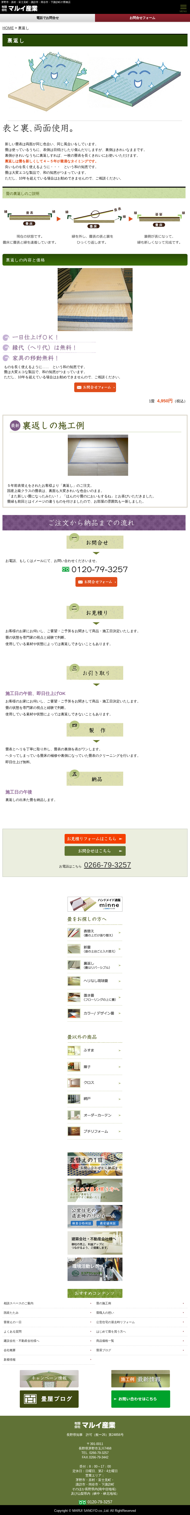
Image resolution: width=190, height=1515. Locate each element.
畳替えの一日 (13, 1322)
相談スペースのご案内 (18, 1303)
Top (178, 1503)
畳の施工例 (103, 1303)
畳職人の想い (105, 1312)
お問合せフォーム (142, 18)
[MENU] (182, 7)
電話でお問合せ (47, 18)
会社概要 (10, 1350)
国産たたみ (11, 1312)
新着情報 (10, 1359)
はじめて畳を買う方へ (111, 1331)
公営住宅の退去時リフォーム (115, 1322)
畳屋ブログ (103, 1350)
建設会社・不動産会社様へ (21, 1341)
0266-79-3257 (107, 865)
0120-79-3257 (100, 1502)
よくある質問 (13, 1331)
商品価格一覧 (105, 1341)
